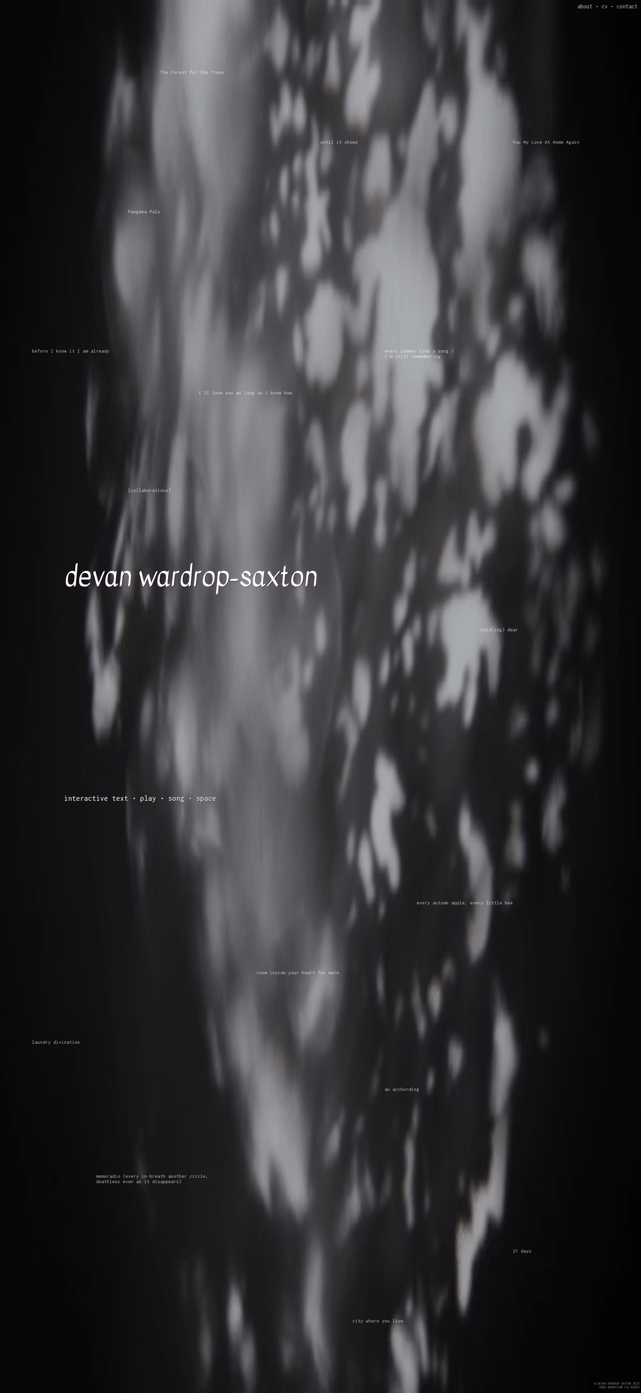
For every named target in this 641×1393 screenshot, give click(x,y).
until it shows (339, 142)
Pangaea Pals (144, 211)
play (148, 798)
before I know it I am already (71, 351)
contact (627, 6)
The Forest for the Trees (192, 72)
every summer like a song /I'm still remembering (419, 353)
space (206, 798)
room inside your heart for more (297, 972)
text (120, 798)
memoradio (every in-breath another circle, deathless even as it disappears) (152, 1178)
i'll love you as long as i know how (245, 392)
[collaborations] (149, 490)
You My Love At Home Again (546, 142)
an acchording (402, 1089)
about (585, 6)
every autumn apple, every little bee (465, 902)
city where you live (378, 1320)
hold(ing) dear (499, 629)
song (176, 798)
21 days (522, 1251)
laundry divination (56, 1042)
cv (605, 6)
